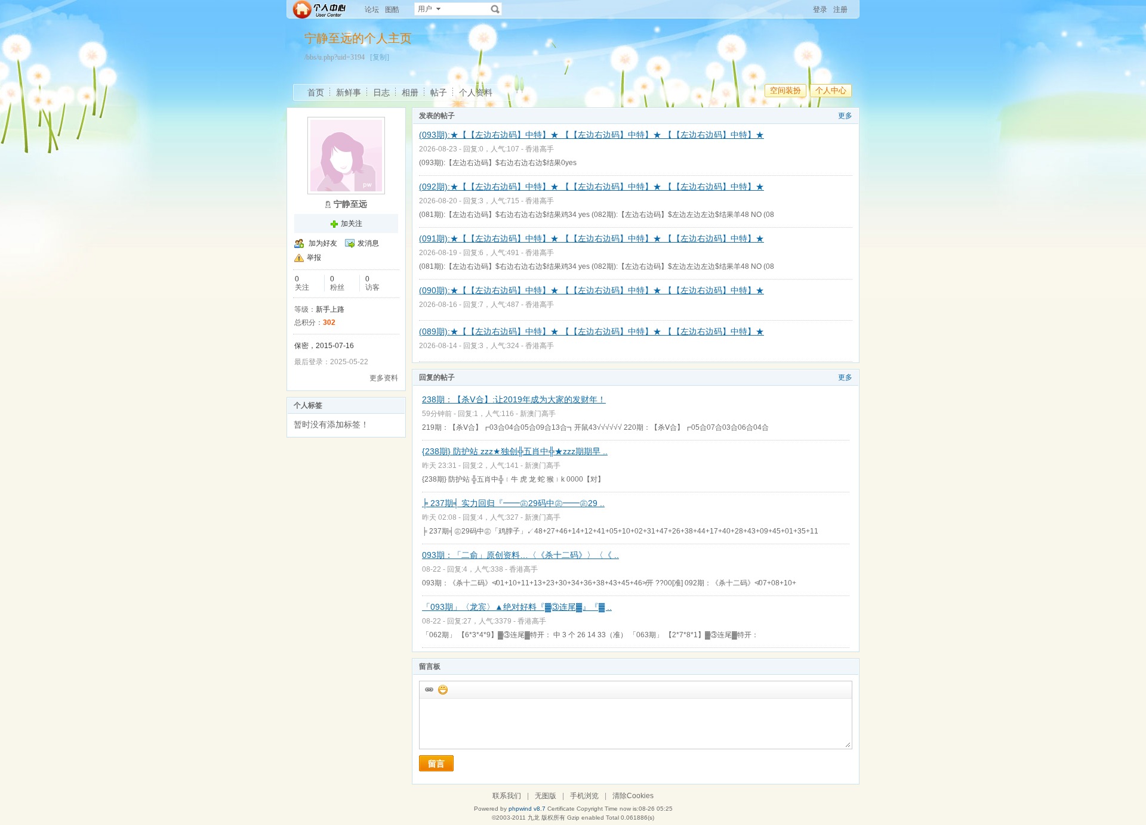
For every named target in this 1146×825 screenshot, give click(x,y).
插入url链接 (428, 689)
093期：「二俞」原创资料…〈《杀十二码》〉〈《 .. (520, 555)
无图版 (545, 796)
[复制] (379, 57)
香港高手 (539, 149)
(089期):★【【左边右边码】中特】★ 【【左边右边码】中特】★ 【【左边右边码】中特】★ (591, 331)
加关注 (351, 223)
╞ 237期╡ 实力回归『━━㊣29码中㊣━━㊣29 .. (513, 503)
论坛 (372, 9)
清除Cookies (633, 796)
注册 (840, 9)
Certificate (561, 808)
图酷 (392, 9)
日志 (381, 92)
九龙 (534, 817)
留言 (436, 763)
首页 (315, 92)
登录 (820, 9)
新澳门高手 (538, 414)
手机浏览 (584, 796)
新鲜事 (348, 92)
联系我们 (506, 796)
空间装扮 (785, 90)
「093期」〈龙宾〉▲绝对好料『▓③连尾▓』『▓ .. (517, 607)
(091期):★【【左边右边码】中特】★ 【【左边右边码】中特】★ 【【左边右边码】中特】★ (591, 238)
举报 (314, 257)
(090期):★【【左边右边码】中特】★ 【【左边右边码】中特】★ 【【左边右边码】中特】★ (591, 290)
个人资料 (475, 92)
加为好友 (323, 243)
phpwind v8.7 (527, 808)
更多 (845, 115)
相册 (410, 92)
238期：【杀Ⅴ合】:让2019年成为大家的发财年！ (514, 399)
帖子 (438, 92)
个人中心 (830, 90)
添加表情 (442, 689)
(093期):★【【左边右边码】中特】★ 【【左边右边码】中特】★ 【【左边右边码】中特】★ (591, 134)
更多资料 (383, 378)
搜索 (495, 9)
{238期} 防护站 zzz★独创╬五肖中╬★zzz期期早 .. (515, 451)
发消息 (368, 243)
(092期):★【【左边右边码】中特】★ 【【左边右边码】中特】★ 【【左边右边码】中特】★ (591, 186)
